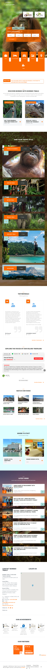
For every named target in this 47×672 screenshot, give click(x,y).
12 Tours (22, 183)
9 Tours (23, 234)
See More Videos (39, 418)
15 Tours (22, 217)
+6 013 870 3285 (13, 599)
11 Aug (4, 504)
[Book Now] (22, 122)
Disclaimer (28, 665)
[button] (2, 370)
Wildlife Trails (10, 217)
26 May (4, 542)
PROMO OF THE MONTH (12, 148)
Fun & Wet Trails (11, 234)
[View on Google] (3, 376)
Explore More (10, 268)
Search (12, 39)
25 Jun (4, 517)
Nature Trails (10, 200)
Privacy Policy (36, 665)
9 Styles (21, 268)
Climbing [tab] (21, 28)
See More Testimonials (37, 340)
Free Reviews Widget (24, 380)
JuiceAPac (23, 667)
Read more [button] (6, 371)
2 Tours (25, 148)
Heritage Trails (11, 183)
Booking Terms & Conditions (32, 666)
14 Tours (22, 200)
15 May (4, 554)
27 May (4, 529)
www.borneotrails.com (7, 605)
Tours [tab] (9, 28)
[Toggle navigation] (42, 4)
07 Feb (4, 492)
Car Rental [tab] (15, 28)
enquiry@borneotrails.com (8, 602)
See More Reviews (38, 382)
